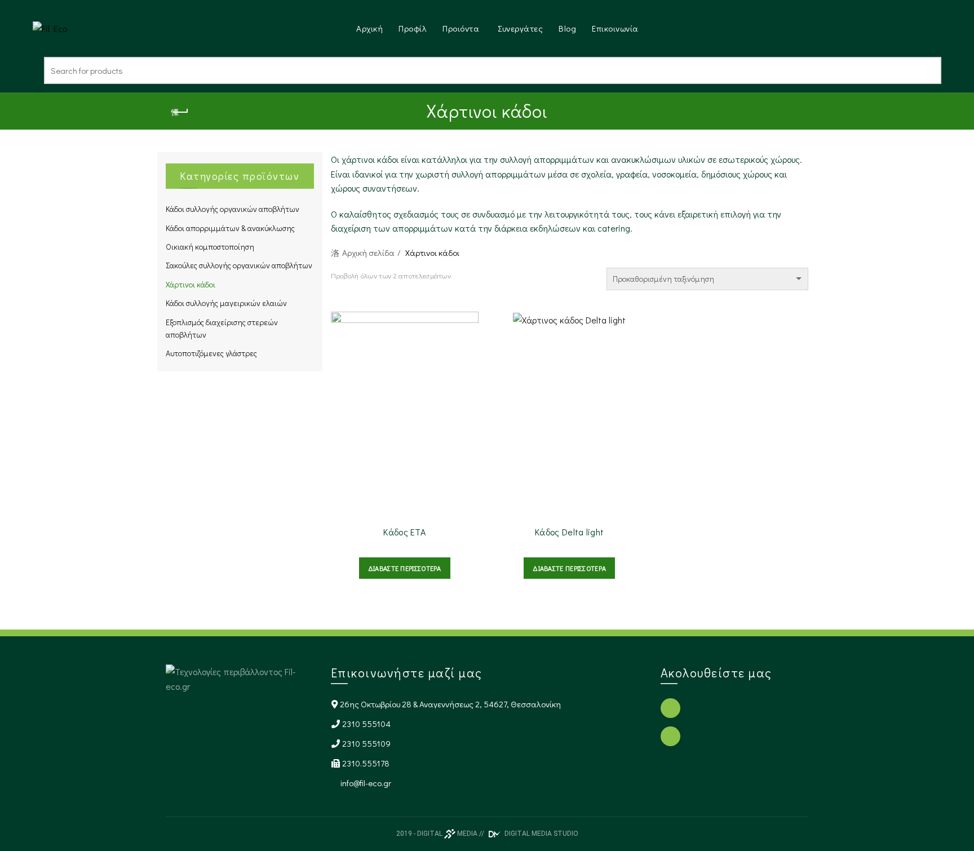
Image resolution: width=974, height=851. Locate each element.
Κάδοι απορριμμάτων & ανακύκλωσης (230, 228)
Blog (567, 28)
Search (927, 70)
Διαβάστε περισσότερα (404, 568)
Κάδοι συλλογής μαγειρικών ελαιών (226, 303)
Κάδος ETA (404, 532)
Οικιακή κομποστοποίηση (210, 246)
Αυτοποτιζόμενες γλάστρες (211, 353)
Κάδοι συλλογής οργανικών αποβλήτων (232, 208)
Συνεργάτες (520, 28)
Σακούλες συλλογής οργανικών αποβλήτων (239, 265)
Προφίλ (413, 28)
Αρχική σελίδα (368, 252)
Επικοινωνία (615, 28)
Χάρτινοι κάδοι (190, 284)
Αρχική (369, 28)
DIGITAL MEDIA (447, 833)
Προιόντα (460, 28)
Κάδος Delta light (569, 532)
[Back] (180, 112)
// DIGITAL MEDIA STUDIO (528, 833)
